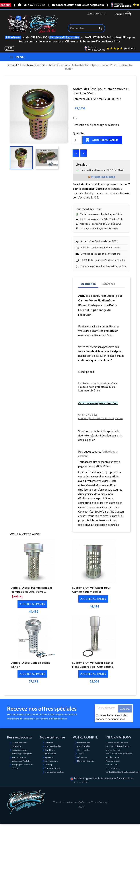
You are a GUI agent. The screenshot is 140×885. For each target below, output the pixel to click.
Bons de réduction (86, 761)
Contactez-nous (52, 768)
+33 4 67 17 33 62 (33, 4)
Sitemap (48, 764)
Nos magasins (51, 761)
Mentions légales (52, 746)
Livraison (48, 742)
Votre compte (85, 737)
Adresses (82, 757)
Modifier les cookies (54, 771)
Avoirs (80, 753)
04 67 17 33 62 (87, 414)
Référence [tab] (108, 283)
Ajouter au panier (101, 140)
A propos (48, 757)
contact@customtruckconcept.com (80, 4)
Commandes (83, 750)
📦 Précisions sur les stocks (101, 176)
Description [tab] (88, 283)
